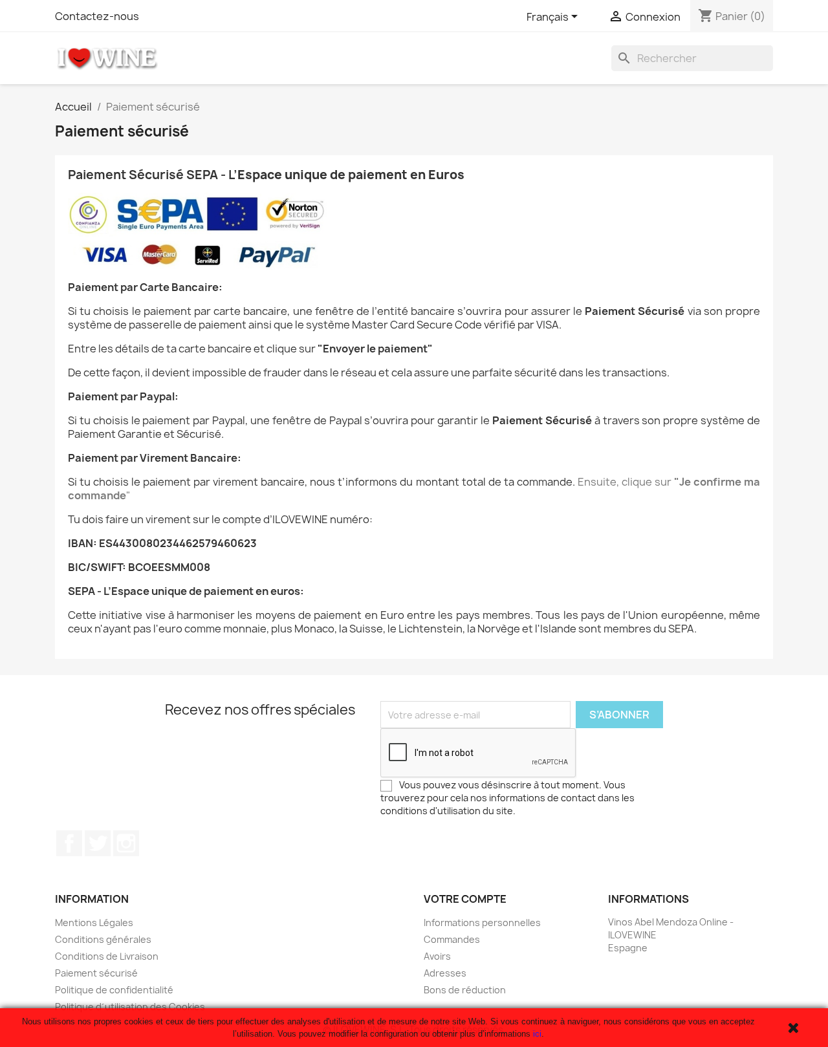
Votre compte (465, 899)
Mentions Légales (94, 922)
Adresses (445, 973)
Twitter (98, 843)
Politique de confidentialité (114, 990)
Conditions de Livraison (106, 956)
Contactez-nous (97, 16)
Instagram (126, 843)
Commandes (452, 939)
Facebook (69, 843)
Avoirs (437, 956)
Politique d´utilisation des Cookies (130, 1006)
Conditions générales (103, 939)
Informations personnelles (482, 922)
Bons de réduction (465, 990)
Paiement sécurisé (96, 973)
